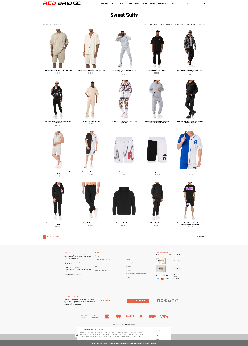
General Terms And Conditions (103, 259)
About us (127, 259)
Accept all (158, 330)
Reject (157, 339)
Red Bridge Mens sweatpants (91, 222)
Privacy (97, 256)
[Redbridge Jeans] (62, 3)
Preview (58, 66)
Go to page (199, 236)
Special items (179, 24)
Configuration (158, 335)
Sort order (153, 24)
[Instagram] (176, 300)
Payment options (130, 263)
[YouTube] (169, 300)
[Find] (173, 3)
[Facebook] (158, 300)
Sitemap (97, 263)
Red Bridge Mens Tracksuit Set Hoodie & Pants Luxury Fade (190, 71)
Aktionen (127, 256)
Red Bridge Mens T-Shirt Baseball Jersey (190, 172)
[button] (200, 24)
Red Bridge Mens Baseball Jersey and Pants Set (91, 172)
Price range (191, 24)
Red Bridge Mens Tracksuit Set (157, 222)
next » (57, 236)
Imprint (97, 266)
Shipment (128, 266)
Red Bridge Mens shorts (124, 172)
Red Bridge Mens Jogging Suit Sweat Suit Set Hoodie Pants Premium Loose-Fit (157, 121)
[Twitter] (162, 300)
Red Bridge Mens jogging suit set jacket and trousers (58, 223)
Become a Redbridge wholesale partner (136, 273)
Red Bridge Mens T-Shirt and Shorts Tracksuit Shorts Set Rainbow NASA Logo (189, 223)
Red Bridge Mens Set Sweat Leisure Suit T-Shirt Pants (58, 172)
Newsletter (128, 270)
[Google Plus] (165, 300)
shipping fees (131, 324)
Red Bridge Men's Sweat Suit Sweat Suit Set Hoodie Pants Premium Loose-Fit (124, 71)
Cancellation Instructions (102, 270)
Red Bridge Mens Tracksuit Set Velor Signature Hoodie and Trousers (190, 121)
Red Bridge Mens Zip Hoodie (124, 222)
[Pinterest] (173, 300)
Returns (127, 277)
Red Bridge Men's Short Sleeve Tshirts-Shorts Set (58, 70)
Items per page (166, 24)
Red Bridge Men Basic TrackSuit (157, 70)
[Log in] (204, 3)
